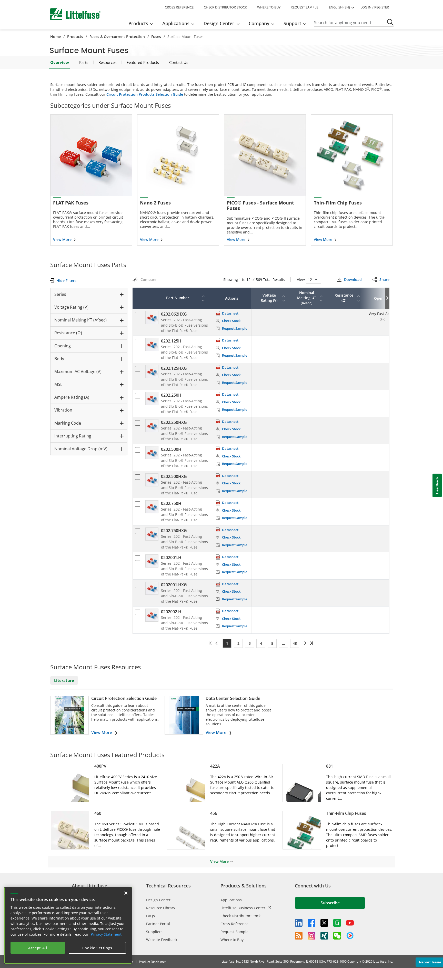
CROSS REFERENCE (179, 7)
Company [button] (259, 23)
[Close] (126, 893)
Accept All (37, 947)
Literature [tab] (64, 680)
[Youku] (350, 936)
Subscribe (330, 903)
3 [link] (250, 643)
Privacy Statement (106, 934)
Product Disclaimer (152, 962)
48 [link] (295, 643)
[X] (324, 923)
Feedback (437, 485)
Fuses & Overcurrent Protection (117, 36)
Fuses (156, 36)
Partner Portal (158, 923)
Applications (231, 899)
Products (75, 36)
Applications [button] (175, 23)
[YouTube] (350, 923)
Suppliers (154, 931)
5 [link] (272, 643)
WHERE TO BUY (268, 7)
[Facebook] (311, 923)
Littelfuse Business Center (242, 907)
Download (352, 279)
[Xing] (324, 936)
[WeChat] (337, 936)
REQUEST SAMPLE (304, 7)
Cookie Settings (97, 947)
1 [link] (227, 643)
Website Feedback (161, 939)
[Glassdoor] (337, 923)
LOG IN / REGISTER (374, 7)
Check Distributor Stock (240, 915)
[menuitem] (142, 23)
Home (55, 36)
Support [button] (292, 23)
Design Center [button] (219, 23)
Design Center (158, 899)
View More (101, 732)
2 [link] (238, 643)
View (301, 279)
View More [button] (219, 861)
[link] (304, 643)
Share (384, 279)
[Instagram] (311, 936)
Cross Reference (234, 923)
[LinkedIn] (299, 923)
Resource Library (160, 907)
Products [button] (138, 23)
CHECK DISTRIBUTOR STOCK (225, 7)
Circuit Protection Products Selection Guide (144, 94)
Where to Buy (232, 939)
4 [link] (261, 643)
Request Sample (234, 931)
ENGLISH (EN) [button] (339, 7)
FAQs (150, 915)
